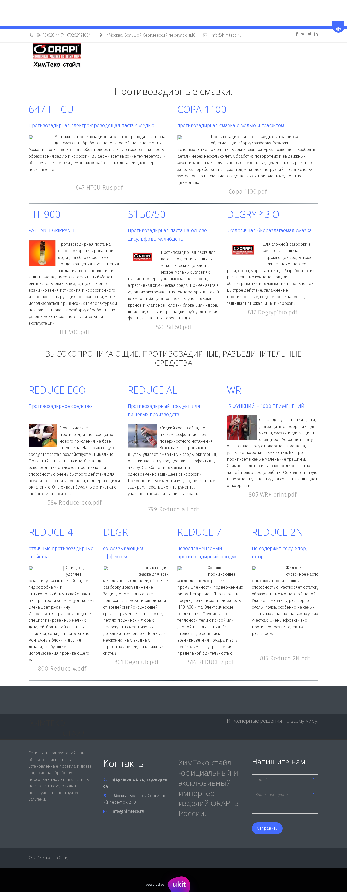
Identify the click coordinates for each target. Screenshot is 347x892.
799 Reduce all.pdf (173, 509)
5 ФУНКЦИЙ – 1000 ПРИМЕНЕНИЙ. (267, 406)
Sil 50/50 (148, 214)
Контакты (278, 57)
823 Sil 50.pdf (173, 327)
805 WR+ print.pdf (272, 494)
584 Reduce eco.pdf (75, 502)
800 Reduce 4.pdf (62, 668)
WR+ (238, 389)
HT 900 (45, 214)
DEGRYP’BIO (254, 214)
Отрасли (225, 57)
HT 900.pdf (74, 332)
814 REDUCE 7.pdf (210, 662)
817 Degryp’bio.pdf (272, 312)
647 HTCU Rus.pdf (99, 187)
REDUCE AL (154, 389)
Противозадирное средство (60, 406)
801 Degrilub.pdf (136, 662)
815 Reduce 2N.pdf (285, 658)
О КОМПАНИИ (191, 57)
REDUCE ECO (58, 389)
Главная (157, 57)
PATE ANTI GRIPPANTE (52, 230)
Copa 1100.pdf (248, 191)
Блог (251, 57)
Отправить (267, 828)
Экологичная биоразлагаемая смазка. (270, 230)
